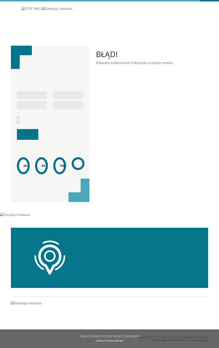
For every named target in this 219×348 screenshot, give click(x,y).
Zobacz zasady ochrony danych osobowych (109, 336)
